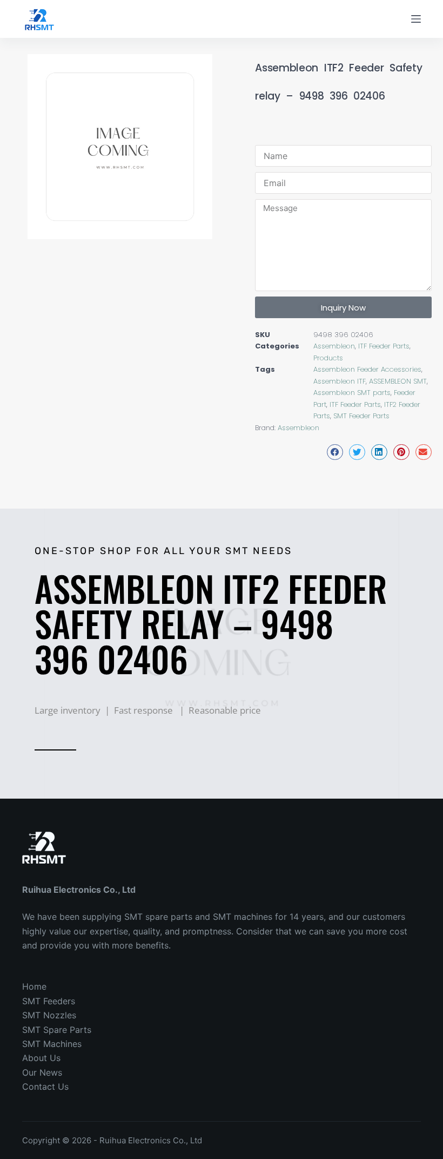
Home (34, 986)
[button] (335, 452)
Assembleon (334, 346)
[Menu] (416, 19)
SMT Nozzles (49, 1015)
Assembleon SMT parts (352, 392)
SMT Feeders (48, 1001)
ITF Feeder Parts (384, 346)
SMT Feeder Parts (361, 416)
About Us (41, 1057)
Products (328, 358)
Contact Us (45, 1086)
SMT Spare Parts (56, 1029)
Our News (42, 1072)
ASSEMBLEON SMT (398, 381)
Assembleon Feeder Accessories (367, 369)
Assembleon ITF (339, 381)
